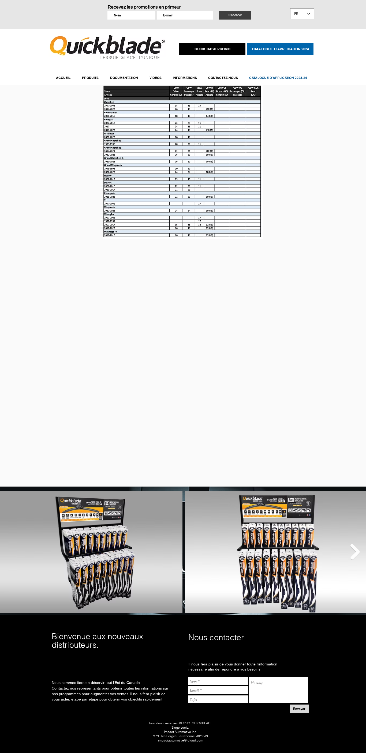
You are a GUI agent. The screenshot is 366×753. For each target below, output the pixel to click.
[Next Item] (355, 552)
